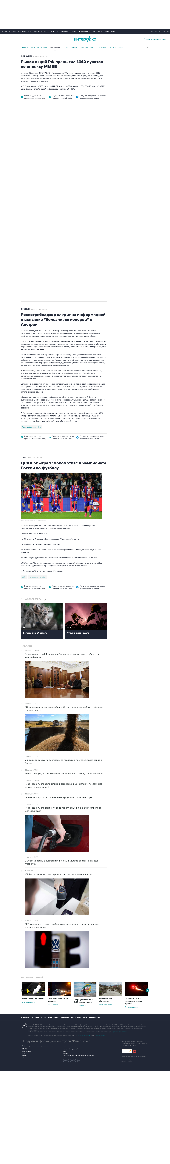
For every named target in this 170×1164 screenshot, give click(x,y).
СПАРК (24, 1049)
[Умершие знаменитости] (33, 996)
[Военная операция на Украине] (59, 996)
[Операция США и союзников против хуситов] (136, 996)
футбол (43, 577)
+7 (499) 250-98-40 (84, 1035)
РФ (39, 427)
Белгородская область (31, 228)
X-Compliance (26, 1051)
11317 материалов (54, 1005)
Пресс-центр (53, 1017)
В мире (44, 47)
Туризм (74, 31)
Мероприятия (110, 31)
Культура (75, 47)
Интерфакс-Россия (51, 31)
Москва (84, 47)
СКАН (65, 1051)
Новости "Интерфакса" (70, 1049)
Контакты (25, 1017)
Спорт (65, 47)
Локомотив (33, 577)
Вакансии (65, 1017)
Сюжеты (112, 47)
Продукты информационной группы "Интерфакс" (56, 1041)
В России (35, 47)
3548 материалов (80, 1006)
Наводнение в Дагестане (105, 1000)
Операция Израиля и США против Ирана (83, 1001)
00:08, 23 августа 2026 (39, 309)
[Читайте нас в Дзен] (64, 1060)
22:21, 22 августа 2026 (72, 117)
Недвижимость (84, 31)
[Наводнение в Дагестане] (110, 996)
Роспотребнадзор (29, 427)
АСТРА (24, 1058)
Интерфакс (85, 39)
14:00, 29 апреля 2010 (40, 56)
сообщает (66, 141)
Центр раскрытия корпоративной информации (78, 1056)
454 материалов (28, 1002)
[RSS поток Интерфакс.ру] (74, 1060)
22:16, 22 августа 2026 (35, 458)
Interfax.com (38, 31)
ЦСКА (24, 577)
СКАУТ (24, 1053)
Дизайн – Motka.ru (127, 1061)
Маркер (24, 1056)
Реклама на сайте (79, 1017)
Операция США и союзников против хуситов (133, 1001)
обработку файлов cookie (120, 1032)
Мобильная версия (9, 31)
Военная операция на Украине (48, 117)
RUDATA (65, 1053)
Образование (97, 31)
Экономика (55, 47)
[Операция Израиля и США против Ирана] (85, 997)
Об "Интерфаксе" (24, 31)
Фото (121, 47)
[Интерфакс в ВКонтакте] (71, 1060)
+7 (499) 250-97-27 (100, 1035)
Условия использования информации (134, 1057)
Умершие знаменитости (33, 999)
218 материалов (131, 1007)
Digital (93, 47)
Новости (102, 47)
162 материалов (105, 1005)
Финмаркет (65, 31)
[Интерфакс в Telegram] (67, 1060)
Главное (24, 47)
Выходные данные (128, 1059)
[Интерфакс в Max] (78, 1060)
